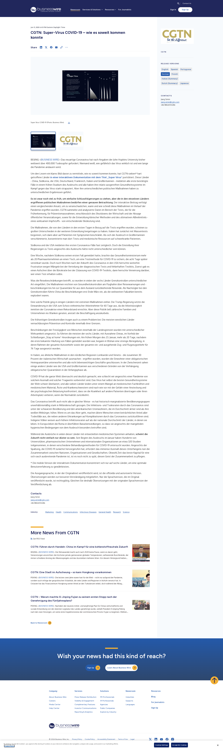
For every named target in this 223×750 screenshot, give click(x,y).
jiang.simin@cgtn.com (40, 500)
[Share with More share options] (66, 47)
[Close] (217, 745)
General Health (105, 512)
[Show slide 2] (70, 141)
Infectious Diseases (88, 512)
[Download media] (69, 122)
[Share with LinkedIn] (41, 47)
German (165, 74)
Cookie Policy (9, 746)
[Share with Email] (56, 47)
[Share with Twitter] (46, 47)
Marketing (49, 512)
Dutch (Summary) (169, 83)
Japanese (184, 83)
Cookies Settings (161, 745)
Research (117, 512)
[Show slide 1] (43, 141)
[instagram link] (172, 739)
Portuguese (186, 69)
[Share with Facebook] (51, 47)
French (175, 74)
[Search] (178, 3)
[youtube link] (161, 739)
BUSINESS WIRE (50, 159)
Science (126, 512)
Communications (70, 512)
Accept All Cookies (179, 745)
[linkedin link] (155, 739)
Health (58, 512)
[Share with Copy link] (61, 47)
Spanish (174, 69)
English (165, 69)
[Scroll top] (214, 680)
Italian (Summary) (170, 79)
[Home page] (46, 9)
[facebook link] (167, 739)
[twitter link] (150, 739)
